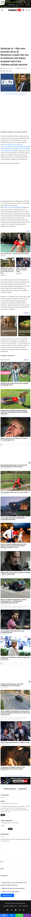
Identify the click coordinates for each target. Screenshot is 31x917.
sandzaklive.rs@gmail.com (10, 906)
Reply (2, 815)
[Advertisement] (15, 29)
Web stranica (4, 875)
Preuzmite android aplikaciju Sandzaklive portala (15, 775)
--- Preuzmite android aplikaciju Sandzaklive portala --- (15, 93)
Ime (2, 861)
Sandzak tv (23, 789)
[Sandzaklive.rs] (14, 10)
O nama (20, 906)
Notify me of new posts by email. (10, 891)
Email (2, 868)
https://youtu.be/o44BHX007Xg (13, 207)
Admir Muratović (10, 789)
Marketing (25, 906)
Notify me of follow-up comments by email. (13, 888)
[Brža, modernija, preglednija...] (15, 780)
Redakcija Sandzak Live (7, 68)
